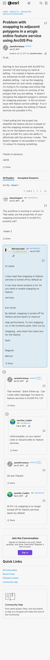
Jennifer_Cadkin (24, 420)
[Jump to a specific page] (45, 191)
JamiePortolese (16, 46)
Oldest (14, 185)
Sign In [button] (25, 552)
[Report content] (45, 23)
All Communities (10, 570)
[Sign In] (45, 3)
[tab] (8, 178)
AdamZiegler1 (16, 198)
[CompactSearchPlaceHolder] (40, 3)
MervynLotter (18, 248)
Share (7, 167)
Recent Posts (9, 574)
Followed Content (10, 578)
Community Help (10, 582)
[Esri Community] (13, 3)
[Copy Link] (45, 53)
